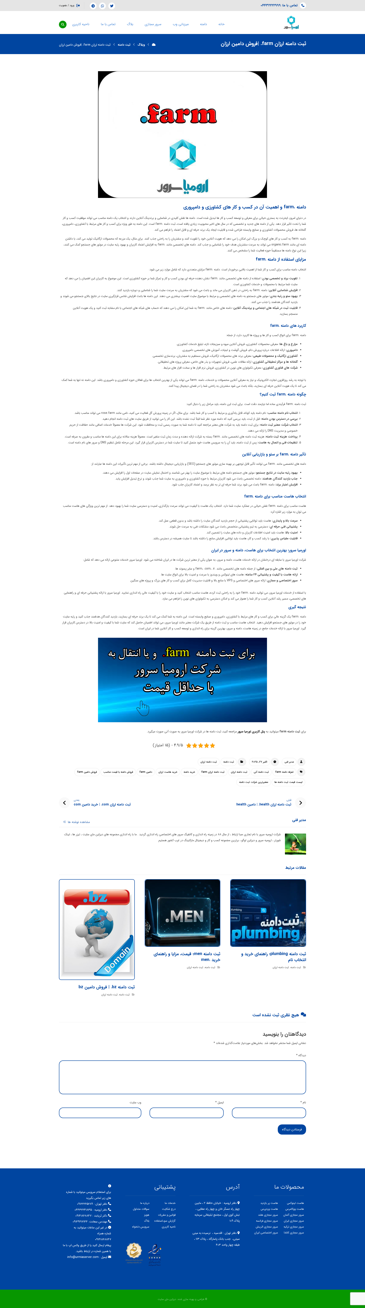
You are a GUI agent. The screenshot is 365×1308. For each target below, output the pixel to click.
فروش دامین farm (87, 772)
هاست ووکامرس (294, 1209)
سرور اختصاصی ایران (266, 1232)
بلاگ (146, 1221)
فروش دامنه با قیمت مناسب (118, 772)
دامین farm (145, 772)
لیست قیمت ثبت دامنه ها (288, 782)
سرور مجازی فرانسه (267, 1221)
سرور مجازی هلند (268, 1215)
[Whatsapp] (102, 6)
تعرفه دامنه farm (284, 772)
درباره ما (144, 1203)
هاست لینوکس (295, 1203)
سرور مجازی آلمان (293, 1215)
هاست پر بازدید (269, 1203)
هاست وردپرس (269, 1209)
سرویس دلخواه (140, 1227)
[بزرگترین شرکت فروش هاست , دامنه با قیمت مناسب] (291, 22)
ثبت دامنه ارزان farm (213, 772)
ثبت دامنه (228, 762)
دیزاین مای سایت (167, 1299)
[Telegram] (93, 6)
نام (303, 1102)
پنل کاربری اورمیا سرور (252, 731)
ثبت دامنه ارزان (208, 762)
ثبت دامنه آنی (261, 772)
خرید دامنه (189, 772)
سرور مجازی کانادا (294, 1232)
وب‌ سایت (135, 1102)
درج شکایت (169, 1209)
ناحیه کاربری (169, 1227)
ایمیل (219, 1102)
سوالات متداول (141, 1209)
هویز (146, 1215)
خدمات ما (170, 1203)
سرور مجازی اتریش (267, 1227)
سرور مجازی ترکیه (294, 1227)
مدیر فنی (289, 762)
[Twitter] (111, 6)
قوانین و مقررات (167, 1215)
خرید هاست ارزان (167, 772)
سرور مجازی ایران (294, 1221)
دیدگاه (301, 1055)
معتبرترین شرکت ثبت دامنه (253, 782)
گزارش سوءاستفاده (165, 1221)
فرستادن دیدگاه (292, 1129)
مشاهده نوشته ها (78, 822)
